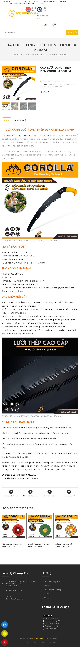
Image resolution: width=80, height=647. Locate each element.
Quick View (26, 527)
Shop (26, 55)
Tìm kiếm (73, 32)
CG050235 (51, 84)
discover (53, 642)
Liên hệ (47, 586)
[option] (6, 106)
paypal (35, 642)
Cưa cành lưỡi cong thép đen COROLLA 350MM (25, 135)
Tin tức (40, 3)
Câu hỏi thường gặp (52, 582)
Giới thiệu (36, 1)
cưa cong (68, 84)
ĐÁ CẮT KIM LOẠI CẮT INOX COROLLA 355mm (39, 545)
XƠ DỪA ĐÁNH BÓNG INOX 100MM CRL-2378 (12, 545)
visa (28, 642)
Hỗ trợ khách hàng (29, 3)
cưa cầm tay (60, 84)
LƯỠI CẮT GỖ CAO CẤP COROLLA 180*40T (64, 545)
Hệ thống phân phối (48, 1)
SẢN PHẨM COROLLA (56, 81)
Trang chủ (26, 1)
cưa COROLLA (57, 87)
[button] (44, 92)
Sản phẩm (63, 1)
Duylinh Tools (37, 638)
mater (44, 642)
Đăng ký (47, 598)
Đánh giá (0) (20, 120)
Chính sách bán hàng (52, 590)
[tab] (7, 120)
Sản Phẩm (48, 594)
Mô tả (6, 120)
